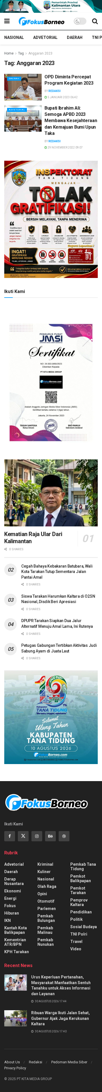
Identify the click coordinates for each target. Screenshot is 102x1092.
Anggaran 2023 (40, 53)
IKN (7, 920)
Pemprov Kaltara (79, 902)
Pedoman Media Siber (69, 1062)
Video (75, 949)
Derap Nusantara (14, 881)
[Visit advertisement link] (51, 6)
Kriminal (45, 864)
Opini (42, 894)
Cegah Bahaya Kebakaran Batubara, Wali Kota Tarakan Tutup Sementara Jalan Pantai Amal (57, 572)
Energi (10, 898)
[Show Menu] (7, 21)
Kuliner (44, 871)
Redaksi (54, 91)
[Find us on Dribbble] (64, 836)
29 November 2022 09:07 (65, 147)
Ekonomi (12, 891)
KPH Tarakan (16, 951)
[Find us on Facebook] (9, 836)
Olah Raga (46, 886)
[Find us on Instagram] (36, 836)
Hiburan (11, 913)
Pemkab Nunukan (45, 942)
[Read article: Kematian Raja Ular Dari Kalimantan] (51, 492)
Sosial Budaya (83, 926)
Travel (76, 941)
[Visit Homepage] (42, 21)
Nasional (14, 37)
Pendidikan (81, 912)
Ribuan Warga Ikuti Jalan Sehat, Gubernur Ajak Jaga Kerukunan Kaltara (60, 1018)
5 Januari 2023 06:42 (62, 97)
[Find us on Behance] (50, 836)
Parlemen (46, 908)
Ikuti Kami (14, 291)
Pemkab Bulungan (46, 918)
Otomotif (45, 901)
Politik (76, 919)
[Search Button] (95, 21)
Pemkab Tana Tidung (83, 866)
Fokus (10, 905)
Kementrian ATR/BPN (15, 942)
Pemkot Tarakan (78, 890)
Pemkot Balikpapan (80, 878)
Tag (21, 53)
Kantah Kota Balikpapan (15, 930)
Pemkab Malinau (45, 930)
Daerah (74, 37)
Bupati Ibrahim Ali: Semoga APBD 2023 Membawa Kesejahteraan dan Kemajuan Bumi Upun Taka (70, 120)
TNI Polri (78, 934)
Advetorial (45, 37)
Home (9, 53)
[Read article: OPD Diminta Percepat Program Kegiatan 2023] (23, 87)
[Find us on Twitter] (23, 836)
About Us (12, 1062)
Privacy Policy (15, 1068)
